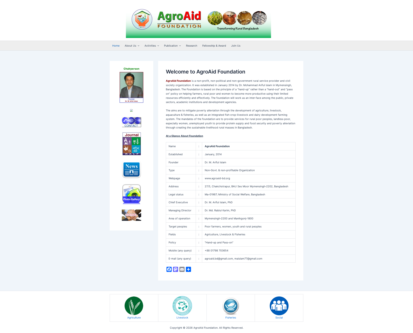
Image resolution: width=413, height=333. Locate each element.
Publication (171, 45)
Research (191, 45)
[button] (137, 45)
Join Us (235, 45)
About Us (130, 45)
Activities (150, 45)
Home (116, 45)
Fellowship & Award (214, 45)
